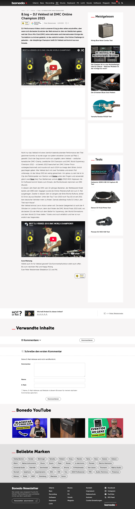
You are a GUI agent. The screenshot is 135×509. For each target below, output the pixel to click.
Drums (62, 3)
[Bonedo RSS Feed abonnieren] (122, 3)
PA (78, 3)
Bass (42, 3)
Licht (83, 3)
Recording (50, 3)
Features (33, 10)
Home (23, 10)
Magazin (106, 3)
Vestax (54, 176)
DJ (57, 3)
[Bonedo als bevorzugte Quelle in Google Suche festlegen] (36, 23)
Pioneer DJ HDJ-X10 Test (100, 232)
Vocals (89, 3)
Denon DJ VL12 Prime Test (101, 208)
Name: (23, 379)
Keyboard (71, 3)
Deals (113, 3)
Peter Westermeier (50, 23)
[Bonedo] (19, 3)
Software (97, 3)
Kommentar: (26, 364)
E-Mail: (24, 385)
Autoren (89, 497)
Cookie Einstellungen (94, 500)
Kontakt (89, 488)
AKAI (60, 179)
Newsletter (23, 501)
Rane (32, 179)
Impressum (90, 491)
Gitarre (35, 3)
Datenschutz (91, 494)
